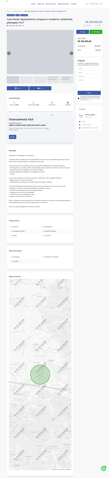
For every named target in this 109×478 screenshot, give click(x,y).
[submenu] (101, 3)
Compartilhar (88, 25)
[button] (9, 53)
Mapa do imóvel (14, 276)
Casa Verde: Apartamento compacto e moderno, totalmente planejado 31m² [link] (45, 11)
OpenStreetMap (61, 469)
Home (33, 4)
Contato (74, 4)
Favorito (99, 25)
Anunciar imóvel (63, 4)
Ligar (83, 32)
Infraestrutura (14, 221)
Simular (12, 137)
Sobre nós (40, 4)
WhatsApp (97, 32)
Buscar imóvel (51, 4)
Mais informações (15, 251)
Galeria (19, 88)
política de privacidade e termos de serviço (90, 99)
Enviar (89, 93)
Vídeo (41, 88)
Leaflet (54, 469)
